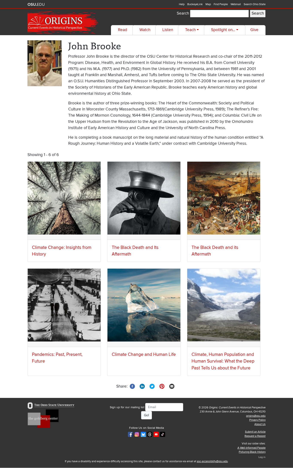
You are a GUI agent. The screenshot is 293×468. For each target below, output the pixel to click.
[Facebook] (132, 386)
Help (181, 4)
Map (208, 4)
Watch (144, 29)
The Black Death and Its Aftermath (135, 251)
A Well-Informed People (251, 448)
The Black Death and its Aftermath (215, 251)
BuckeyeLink (195, 4)
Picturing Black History (252, 452)
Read (122, 29)
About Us (260, 424)
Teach (190, 29)
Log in (262, 457)
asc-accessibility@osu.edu (212, 461)
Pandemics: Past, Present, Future (57, 358)
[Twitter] (152, 386)
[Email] (172, 386)
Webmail (236, 4)
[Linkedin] (142, 386)
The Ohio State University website (36, 4)
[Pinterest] (162, 386)
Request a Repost (255, 436)
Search (183, 13)
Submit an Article (255, 431)
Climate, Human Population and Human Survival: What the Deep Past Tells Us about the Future (223, 361)
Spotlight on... (223, 29)
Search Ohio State (255, 4)
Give (254, 29)
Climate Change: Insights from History (61, 251)
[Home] (63, 22)
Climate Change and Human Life (144, 354)
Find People (221, 4)
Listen (167, 29)
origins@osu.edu (256, 416)
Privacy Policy (257, 420)
